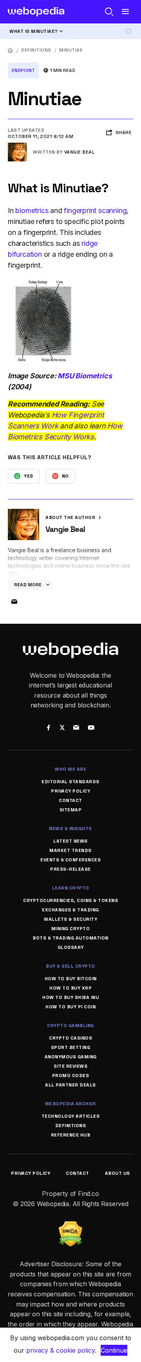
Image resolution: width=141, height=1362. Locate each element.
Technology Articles (71, 1116)
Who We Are (70, 769)
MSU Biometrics (85, 376)
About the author (71, 517)
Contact (70, 800)
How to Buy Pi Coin (70, 1007)
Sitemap (71, 810)
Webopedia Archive (70, 1104)
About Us (117, 1173)
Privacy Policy (70, 791)
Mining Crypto (70, 928)
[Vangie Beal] (17, 146)
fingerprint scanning (95, 210)
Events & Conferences (70, 860)
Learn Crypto (70, 888)
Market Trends (70, 850)
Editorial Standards (70, 782)
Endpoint (23, 70)
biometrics (31, 210)
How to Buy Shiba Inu (70, 997)
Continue (114, 1350)
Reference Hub (70, 1135)
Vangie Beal (79, 152)
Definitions (36, 50)
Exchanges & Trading (70, 910)
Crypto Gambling (70, 1025)
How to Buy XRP (70, 988)
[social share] (48, 728)
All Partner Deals (70, 1085)
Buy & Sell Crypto (70, 966)
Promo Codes (70, 1075)
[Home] (10, 50)
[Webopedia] (36, 11)
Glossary (71, 947)
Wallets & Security (70, 919)
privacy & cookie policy (60, 1350)
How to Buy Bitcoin (71, 978)
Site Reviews (70, 1066)
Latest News (70, 841)
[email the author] (14, 602)
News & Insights (70, 828)
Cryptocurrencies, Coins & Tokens (70, 900)
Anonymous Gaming (71, 1057)
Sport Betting (70, 1047)
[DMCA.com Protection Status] (70, 1226)
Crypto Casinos (70, 1038)
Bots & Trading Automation (70, 938)
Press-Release (70, 869)
